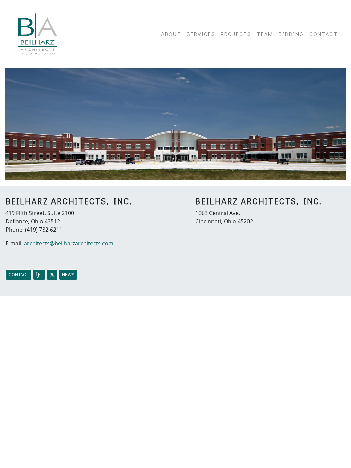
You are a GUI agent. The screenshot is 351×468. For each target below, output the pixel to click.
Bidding (291, 33)
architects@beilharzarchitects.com (68, 243)
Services (201, 33)
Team (265, 33)
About (171, 33)
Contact (323, 33)
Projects (236, 33)
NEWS (68, 274)
